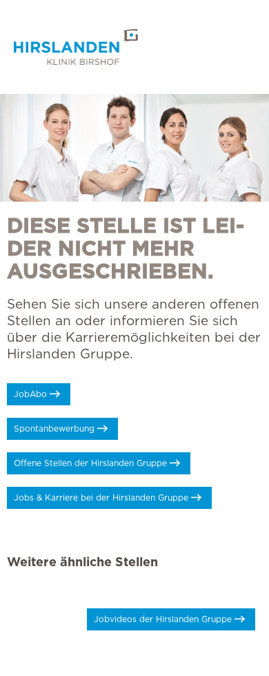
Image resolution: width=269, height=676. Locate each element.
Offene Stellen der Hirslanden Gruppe (90, 463)
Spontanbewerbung (54, 429)
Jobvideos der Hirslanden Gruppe (163, 619)
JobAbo (30, 394)
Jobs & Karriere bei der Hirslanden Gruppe (101, 498)
